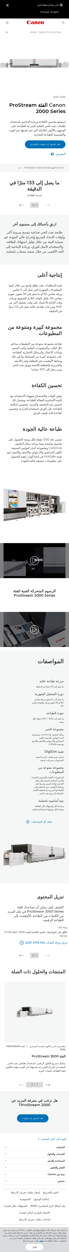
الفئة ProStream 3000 (48, 1056)
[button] (47, 205)
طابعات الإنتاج (59, 96)
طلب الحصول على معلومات (32, 1118)
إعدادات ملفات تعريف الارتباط (34, 1219)
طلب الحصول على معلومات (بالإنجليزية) (45, 144)
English (55, 12)
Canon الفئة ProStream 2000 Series (44, 167)
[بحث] (63, 23)
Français (44, 12)
